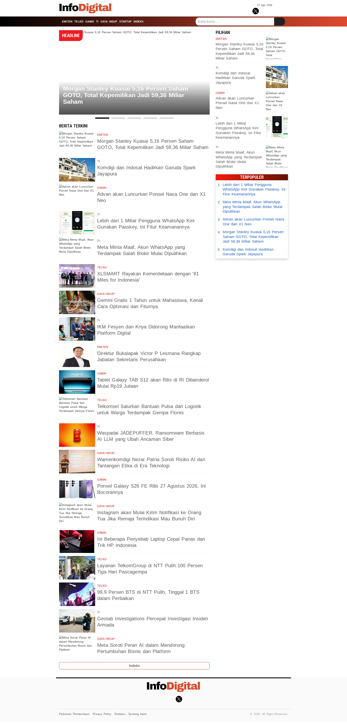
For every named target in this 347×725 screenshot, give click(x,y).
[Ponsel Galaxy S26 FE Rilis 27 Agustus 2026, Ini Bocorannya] (77, 488)
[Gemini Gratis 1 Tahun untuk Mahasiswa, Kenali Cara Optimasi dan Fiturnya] (77, 302)
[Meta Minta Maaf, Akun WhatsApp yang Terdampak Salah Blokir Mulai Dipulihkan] (77, 249)
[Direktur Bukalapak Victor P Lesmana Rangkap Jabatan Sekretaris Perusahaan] (77, 355)
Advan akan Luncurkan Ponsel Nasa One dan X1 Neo (237, 103)
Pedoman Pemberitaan (74, 714)
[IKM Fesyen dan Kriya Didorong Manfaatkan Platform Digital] (77, 329)
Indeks (139, 21)
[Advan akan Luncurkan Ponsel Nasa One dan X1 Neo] (77, 196)
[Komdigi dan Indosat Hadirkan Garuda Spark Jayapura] (77, 170)
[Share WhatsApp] (264, 10)
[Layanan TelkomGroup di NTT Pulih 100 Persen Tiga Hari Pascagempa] (77, 567)
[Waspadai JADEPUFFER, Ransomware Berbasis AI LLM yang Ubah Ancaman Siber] (77, 435)
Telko (78, 21)
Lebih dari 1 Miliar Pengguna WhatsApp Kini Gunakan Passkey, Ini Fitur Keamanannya (251, 189)
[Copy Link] (273, 10)
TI (97, 21)
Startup (125, 21)
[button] (102, 118)
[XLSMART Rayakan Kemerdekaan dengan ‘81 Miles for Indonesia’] (77, 276)
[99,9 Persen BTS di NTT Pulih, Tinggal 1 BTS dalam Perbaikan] (77, 594)
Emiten (67, 21)
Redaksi (119, 714)
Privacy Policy (102, 714)
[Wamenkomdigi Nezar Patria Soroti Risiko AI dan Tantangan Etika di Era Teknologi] (77, 461)
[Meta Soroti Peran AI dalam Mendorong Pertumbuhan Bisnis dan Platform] (77, 647)
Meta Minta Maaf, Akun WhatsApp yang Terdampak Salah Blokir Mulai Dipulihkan (250, 206)
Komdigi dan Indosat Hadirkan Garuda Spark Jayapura (235, 78)
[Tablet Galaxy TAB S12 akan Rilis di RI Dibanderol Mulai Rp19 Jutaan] (77, 382)
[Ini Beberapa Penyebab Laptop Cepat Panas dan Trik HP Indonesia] (77, 541)
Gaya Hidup (109, 21)
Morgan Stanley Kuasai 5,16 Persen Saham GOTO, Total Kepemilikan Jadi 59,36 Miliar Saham (251, 236)
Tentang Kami (137, 714)
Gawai (89, 21)
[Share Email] (282, 10)
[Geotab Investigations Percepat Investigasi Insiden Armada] (77, 621)
